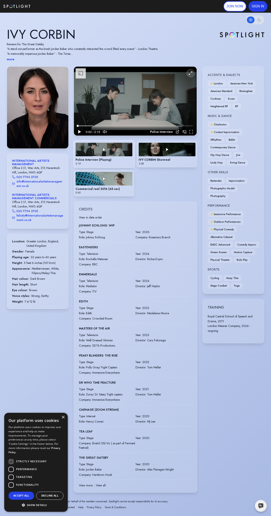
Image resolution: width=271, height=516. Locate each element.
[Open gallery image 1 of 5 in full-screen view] (37, 107)
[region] (135, 101)
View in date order (90, 217)
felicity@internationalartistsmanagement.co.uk (40, 217)
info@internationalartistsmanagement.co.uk (39, 183)
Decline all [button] (49, 495)
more (10, 59)
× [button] (63, 417)
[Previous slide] (14, 111)
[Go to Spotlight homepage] (17, 6)
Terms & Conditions (115, 507)
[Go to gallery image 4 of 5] (40, 137)
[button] (258, 6)
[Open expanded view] (62, 73)
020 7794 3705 (27, 177)
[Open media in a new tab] (177, 132)
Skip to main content (47, 6)
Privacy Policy (94, 507)
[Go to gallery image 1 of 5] (33, 137)
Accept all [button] (21, 495)
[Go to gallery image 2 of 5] (36, 137)
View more (86, 485)
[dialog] (36, 462)
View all (101, 485)
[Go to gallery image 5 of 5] (43, 137)
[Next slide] (61, 111)
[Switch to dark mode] (255, 20)
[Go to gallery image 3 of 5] (38, 137)
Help (80, 507)
